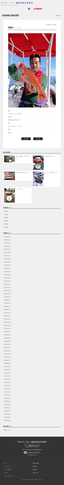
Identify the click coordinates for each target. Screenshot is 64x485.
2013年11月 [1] (7, 392)
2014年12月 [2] (7, 354)
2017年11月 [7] (7, 255)
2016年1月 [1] (7, 319)
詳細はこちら (7, 430)
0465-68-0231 (34, 452)
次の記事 (38, 138)
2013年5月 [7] (7, 411)
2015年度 (6, 220)
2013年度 (6, 227)
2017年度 (6, 214)
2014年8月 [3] (7, 363)
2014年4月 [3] (7, 376)
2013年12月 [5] (7, 388)
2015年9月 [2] (7, 331)
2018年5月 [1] (7, 236)
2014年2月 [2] (7, 382)
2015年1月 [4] (7, 350)
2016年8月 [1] (7, 300)
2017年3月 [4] (7, 281)
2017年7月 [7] (7, 268)
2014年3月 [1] (7, 379)
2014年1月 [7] (7, 385)
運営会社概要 (36, 463)
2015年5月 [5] (7, 341)
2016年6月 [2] (7, 306)
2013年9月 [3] (7, 398)
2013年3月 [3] (7, 414)
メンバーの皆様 (7, 469)
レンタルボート (7, 466)
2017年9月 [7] (7, 262)
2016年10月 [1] (7, 293)
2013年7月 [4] (7, 404)
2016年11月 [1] (7, 290)
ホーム (5, 463)
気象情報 (35, 466)
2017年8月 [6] (7, 265)
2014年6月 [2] (7, 369)
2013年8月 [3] (7, 401)
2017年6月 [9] (7, 271)
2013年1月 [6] (7, 420)
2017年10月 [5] (7, 259)
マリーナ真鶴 (30, 4)
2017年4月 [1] (7, 278)
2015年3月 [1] (7, 347)
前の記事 (26, 138)
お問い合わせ (29, 9)
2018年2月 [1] (7, 246)
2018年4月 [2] (7, 239)
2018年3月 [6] (7, 243)
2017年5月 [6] (7, 274)
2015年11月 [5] (7, 325)
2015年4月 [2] (7, 344)
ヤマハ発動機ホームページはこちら (37, 9)
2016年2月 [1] (7, 315)
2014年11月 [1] (7, 357)
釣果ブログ (35, 469)
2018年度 (6, 211)
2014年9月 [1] (7, 360)
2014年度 (6, 224)
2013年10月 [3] (7, 395)
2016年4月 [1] (7, 309)
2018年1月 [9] (7, 249)
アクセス (6, 472)
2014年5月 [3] (7, 373)
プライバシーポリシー (9, 475)
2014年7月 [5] (7, 366)
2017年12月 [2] (7, 252)
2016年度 (6, 217)
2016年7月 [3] (7, 303)
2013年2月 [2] (7, 417)
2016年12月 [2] (7, 287)
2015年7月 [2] (7, 335)
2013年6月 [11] (7, 407)
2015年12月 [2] (7, 322)
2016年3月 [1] (7, 312)
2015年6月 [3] (7, 338)
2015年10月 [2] (7, 328)
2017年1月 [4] (7, 284)
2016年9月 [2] (7, 297)
